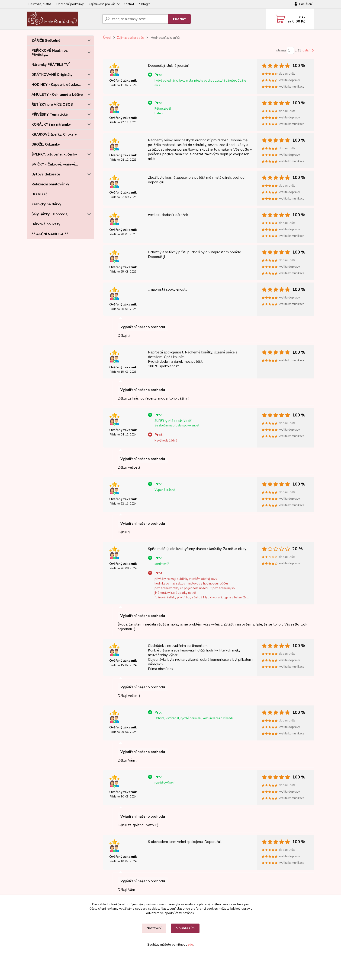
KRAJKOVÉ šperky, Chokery (54, 134)
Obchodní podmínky (70, 4)
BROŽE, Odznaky (46, 144)
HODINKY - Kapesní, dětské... (56, 84)
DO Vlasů (40, 194)
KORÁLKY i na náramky (51, 124)
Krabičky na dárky (46, 204)
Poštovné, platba (40, 4)
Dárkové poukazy (46, 224)
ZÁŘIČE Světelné (46, 40)
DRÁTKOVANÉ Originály (52, 74)
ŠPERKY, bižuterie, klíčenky (54, 154)
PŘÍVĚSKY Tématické (50, 114)
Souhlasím (185, 928)
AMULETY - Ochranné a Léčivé (57, 94)
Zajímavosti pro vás (102, 4)
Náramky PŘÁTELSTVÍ (51, 64)
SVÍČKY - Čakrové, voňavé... (55, 164)
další (306, 50)
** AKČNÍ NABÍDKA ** (50, 234)
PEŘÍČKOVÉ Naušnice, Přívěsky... (50, 52)
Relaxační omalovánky (50, 184)
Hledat (179, 19)
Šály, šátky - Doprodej (50, 214)
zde (190, 944)
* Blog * (144, 4)
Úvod (107, 38)
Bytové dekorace (46, 174)
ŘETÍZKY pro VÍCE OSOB (52, 104)
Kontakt (129, 4)
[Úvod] (63, 19)
